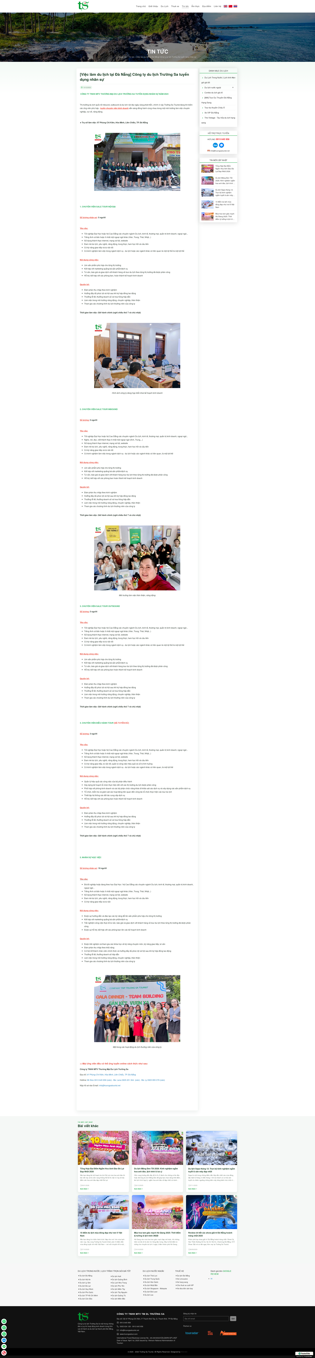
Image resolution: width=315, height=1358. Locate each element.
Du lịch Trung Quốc (152, 1279)
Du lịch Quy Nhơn (86, 1289)
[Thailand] (235, 6)
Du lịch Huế (116, 1276)
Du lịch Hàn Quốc (151, 1282)
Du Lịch (164, 6)
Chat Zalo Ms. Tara (4, 1340)
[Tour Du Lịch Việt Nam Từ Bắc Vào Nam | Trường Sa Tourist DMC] (83, 6)
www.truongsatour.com (129, 1334)
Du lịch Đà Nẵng (86, 1275)
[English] (225, 6)
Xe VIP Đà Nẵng (212, 112)
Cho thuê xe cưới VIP (185, 1285)
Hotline (4, 1353)
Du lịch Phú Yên (118, 1286)
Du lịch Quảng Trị (119, 1295)
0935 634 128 (125, 1326)
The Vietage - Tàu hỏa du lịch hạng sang (218, 120)
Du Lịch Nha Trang (119, 1282)
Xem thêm (83, 1189)
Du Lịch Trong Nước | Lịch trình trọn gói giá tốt (218, 80)
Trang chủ (141, 6)
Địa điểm (206, 6)
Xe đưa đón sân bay (185, 1288)
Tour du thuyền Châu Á (215, 107)
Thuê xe (175, 6)
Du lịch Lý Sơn (85, 1282)
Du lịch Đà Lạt (85, 1286)
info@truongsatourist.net (220, 151)
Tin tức (185, 6)
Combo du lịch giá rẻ (214, 92)
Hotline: (218, 139)
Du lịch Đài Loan (151, 1291)
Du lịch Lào (149, 1295)
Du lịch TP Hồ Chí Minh (89, 1295)
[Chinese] (230, 6)
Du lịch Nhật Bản (151, 1285)
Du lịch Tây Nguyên (119, 1292)
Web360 (184, 1351)
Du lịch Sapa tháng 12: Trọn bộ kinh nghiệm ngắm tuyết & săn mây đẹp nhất (211, 1170)
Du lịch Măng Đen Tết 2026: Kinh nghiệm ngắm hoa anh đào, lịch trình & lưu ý (156, 1170)
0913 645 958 (125, 1322)
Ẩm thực (195, 6)
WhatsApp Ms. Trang (4, 1327)
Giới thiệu (153, 6)
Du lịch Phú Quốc (86, 1292)
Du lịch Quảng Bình (119, 1279)
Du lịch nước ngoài (213, 87)
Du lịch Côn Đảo (86, 1298)
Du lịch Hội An (85, 1279)
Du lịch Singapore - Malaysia (156, 1288)
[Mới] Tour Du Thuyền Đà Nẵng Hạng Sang (216, 100)
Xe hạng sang (182, 1282)
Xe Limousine (182, 1279)
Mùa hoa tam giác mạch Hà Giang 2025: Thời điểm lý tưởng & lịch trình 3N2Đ (157, 1234)
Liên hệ (217, 6)
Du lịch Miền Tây (118, 1289)
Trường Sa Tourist (4, 1321)
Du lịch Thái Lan (151, 1275)
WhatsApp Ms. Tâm (4, 1334)
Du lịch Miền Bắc (118, 1298)
